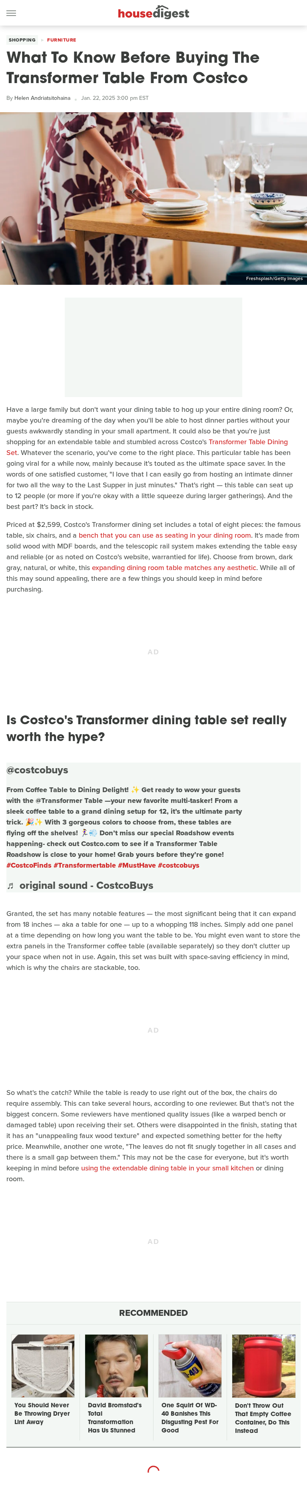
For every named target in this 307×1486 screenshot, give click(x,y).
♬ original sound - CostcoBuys (80, 885)
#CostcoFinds (29, 865)
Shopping (22, 40)
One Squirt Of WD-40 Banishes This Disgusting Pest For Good (189, 1418)
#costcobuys (178, 865)
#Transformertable (85, 865)
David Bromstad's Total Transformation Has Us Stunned (115, 1418)
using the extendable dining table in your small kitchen (167, 1168)
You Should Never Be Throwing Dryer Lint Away (42, 1414)
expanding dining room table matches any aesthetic (174, 567)
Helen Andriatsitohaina (42, 98)
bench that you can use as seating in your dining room (165, 535)
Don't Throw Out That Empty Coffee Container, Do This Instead (263, 1418)
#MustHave (137, 865)
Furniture (61, 40)
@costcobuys (37, 769)
